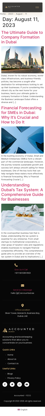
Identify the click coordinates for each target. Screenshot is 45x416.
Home (3, 14)
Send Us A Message (22, 289)
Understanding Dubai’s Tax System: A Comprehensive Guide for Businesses (22, 192)
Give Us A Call (21, 269)
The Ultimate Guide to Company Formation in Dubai (22, 37)
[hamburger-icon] (37, 7)
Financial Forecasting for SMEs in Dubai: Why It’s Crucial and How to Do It (21, 114)
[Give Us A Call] (16, 265)
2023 (10, 14)
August (19, 14)
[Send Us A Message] (22, 285)
